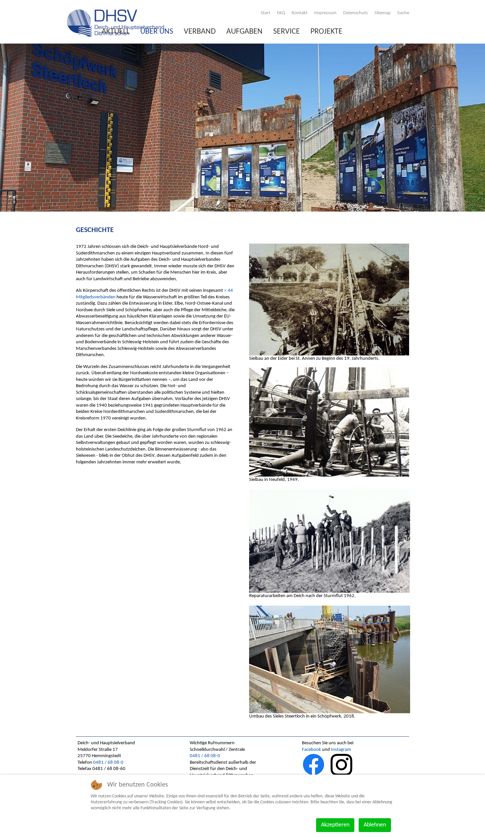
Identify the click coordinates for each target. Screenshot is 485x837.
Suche (403, 13)
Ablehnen (375, 825)
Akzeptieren (335, 825)
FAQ (281, 13)
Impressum (325, 13)
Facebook (311, 749)
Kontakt (299, 13)
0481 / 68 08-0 (108, 762)
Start (265, 13)
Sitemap (382, 13)
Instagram (341, 749)
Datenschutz (355, 13)
